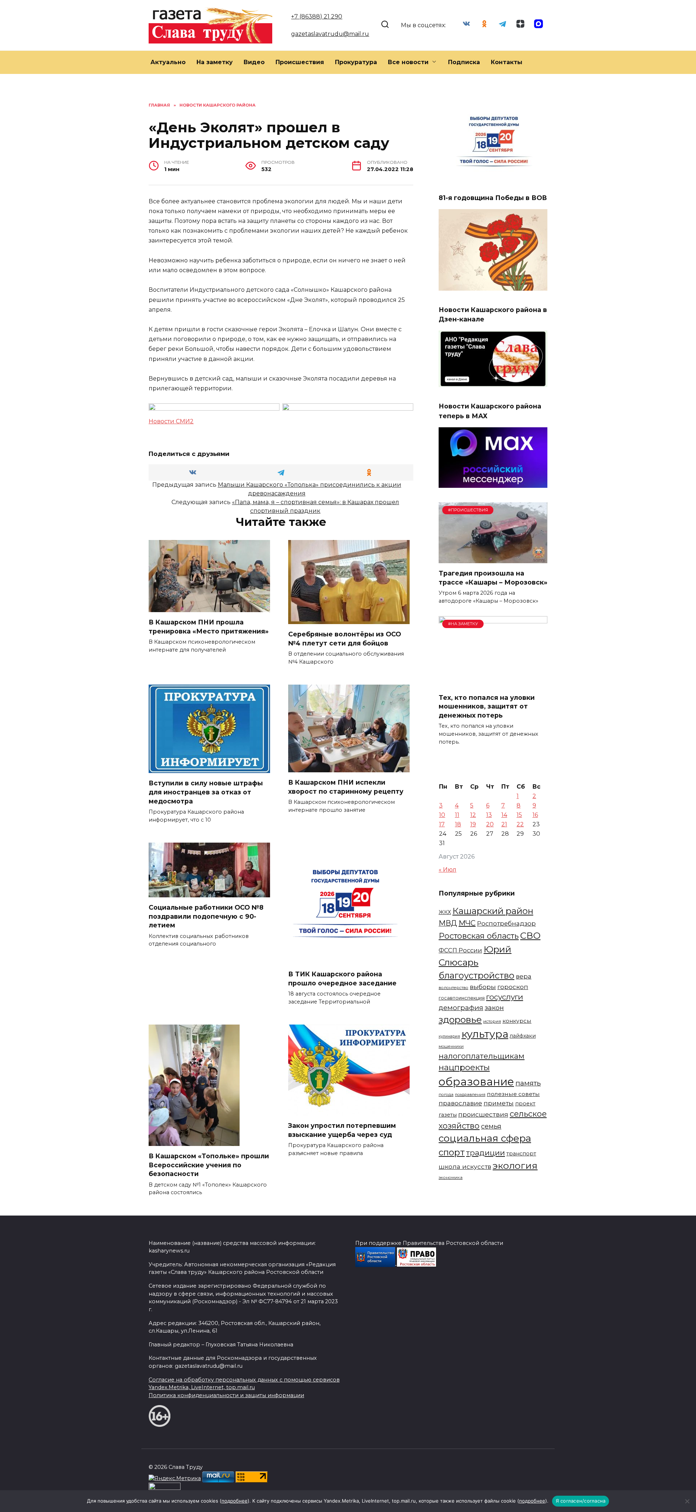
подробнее (234, 1501)
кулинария (449, 1036)
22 (520, 824)
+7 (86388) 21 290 (316, 16)
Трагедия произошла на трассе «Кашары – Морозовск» (493, 577)
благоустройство (476, 975)
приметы (499, 1103)
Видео (254, 62)
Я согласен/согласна (581, 1501)
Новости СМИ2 (171, 421)
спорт (452, 1152)
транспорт (521, 1153)
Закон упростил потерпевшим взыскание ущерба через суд (342, 1130)
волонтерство (453, 987)
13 (489, 814)
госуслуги (504, 996)
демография (461, 1008)
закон (494, 1008)
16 (535, 814)
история (492, 1021)
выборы (483, 986)
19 (473, 824)
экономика (451, 1177)
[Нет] (687, 1501)
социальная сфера (485, 1138)
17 (442, 824)
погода (446, 1094)
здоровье (460, 1019)
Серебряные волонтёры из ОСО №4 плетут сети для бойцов (344, 638)
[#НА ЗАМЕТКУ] (493, 683)
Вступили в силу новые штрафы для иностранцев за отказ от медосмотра (206, 792)
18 (458, 824)
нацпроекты (464, 1067)
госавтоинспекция (462, 998)
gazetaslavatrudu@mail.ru (330, 33)
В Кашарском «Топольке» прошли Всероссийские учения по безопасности (209, 1164)
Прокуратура (356, 62)
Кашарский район (492, 911)
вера (523, 976)
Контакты (506, 62)
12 (473, 814)
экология (515, 1165)
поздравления (470, 1094)
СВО (530, 935)
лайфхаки (523, 1036)
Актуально (168, 62)
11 (457, 814)
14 (504, 814)
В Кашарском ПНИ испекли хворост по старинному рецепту (345, 786)
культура (484, 1034)
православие (460, 1103)
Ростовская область (479, 935)
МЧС (467, 923)
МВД (448, 923)
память (528, 1083)
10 (442, 814)
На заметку (214, 62)
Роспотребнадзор (506, 923)
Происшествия (300, 62)
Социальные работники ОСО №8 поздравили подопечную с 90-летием (206, 916)
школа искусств (465, 1166)
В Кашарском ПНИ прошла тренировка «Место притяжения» (209, 626)
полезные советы (513, 1094)
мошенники (451, 1046)
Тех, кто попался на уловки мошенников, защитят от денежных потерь (487, 706)
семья (491, 1126)
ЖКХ (445, 912)
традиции (485, 1152)
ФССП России (460, 950)
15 (519, 814)
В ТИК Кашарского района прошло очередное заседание (342, 978)
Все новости (408, 62)
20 (490, 824)
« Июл (447, 869)
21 (504, 824)
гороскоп (512, 986)
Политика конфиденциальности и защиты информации (226, 1395)
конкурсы (516, 1020)
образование (476, 1081)
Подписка (464, 62)
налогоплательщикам (482, 1055)
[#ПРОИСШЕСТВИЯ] (493, 558)
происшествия (483, 1114)
